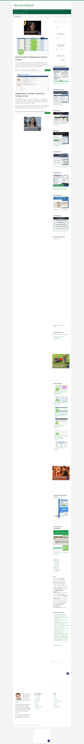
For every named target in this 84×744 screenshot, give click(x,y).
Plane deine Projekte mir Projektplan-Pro (60, 166)
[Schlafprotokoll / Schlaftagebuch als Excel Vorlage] (32, 46)
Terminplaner (58, 601)
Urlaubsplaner (55, 602)
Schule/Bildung (25, 10)
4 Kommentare (45, 111)
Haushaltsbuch (65, 587)
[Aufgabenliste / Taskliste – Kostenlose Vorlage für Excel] (32, 82)
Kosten (62, 593)
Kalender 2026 (58, 593)
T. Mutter (17, 70)
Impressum (17, 12)
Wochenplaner (57, 607)
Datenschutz (22, 12)
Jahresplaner (59, 590)
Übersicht (59, 10)
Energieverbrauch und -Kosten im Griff (60, 83)
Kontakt (63, 10)
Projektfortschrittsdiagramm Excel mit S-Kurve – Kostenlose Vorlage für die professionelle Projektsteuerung (61, 414)
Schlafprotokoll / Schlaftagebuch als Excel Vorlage (31, 58)
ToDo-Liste (65, 601)
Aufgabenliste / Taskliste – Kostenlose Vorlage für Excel (29, 94)
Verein (44, 10)
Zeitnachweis (64, 607)
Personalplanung (62, 595)
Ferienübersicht (61, 586)
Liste (65, 593)
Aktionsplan (61, 578)
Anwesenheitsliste (55, 580)
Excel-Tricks (48, 10)
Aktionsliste (55, 578)
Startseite (16, 10)
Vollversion (54, 10)
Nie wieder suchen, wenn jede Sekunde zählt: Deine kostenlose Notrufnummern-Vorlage (61, 437)
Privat (20, 10)
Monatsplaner (55, 595)
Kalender (31, 10)
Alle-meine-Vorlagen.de (24, 5)
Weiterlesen (47, 70)
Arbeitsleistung (62, 580)
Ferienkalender (63, 584)
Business (35, 10)
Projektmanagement (63, 598)
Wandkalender (62, 602)
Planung (56, 598)
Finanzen (40, 10)
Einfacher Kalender (59, 583)
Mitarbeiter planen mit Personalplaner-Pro (60, 209)
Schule (54, 601)
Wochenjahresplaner (59, 604)
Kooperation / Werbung (57, 701)
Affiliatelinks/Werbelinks (58, 645)
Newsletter (55, 699)
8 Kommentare (36, 70)
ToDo (62, 601)
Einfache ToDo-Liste (56, 584)
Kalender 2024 (62, 592)
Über (26, 12)
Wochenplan (56, 605)
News (55, 567)
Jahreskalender (58, 589)
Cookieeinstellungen (57, 706)
